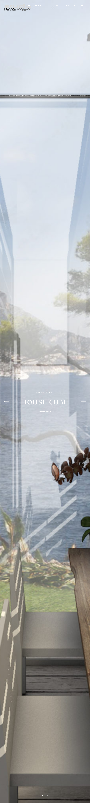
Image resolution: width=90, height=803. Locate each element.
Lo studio (49, 5)
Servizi (58, 5)
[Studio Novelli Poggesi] (17, 7)
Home (30, 5)
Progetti (38, 5)
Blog (76, 5)
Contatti (68, 5)
